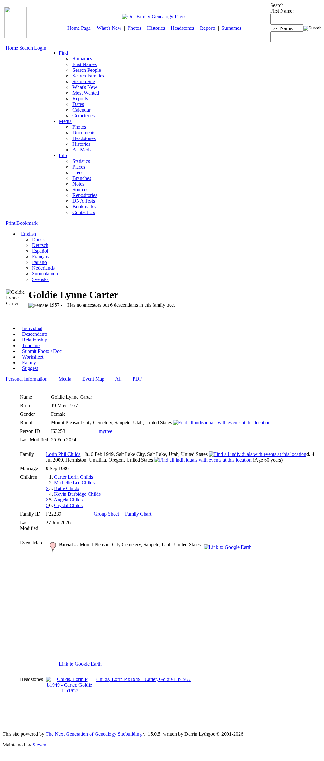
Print (10, 223)
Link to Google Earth (80, 663)
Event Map (93, 379)
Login (40, 48)
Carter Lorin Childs (73, 477)
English (28, 233)
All (118, 379)
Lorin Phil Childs (63, 454)
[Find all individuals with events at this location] (222, 422)
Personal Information (26, 379)
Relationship (34, 339)
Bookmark (27, 223)
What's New (109, 28)
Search (26, 48)
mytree (105, 431)
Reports (207, 28)
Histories (156, 28)
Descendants (34, 334)
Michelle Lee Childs (74, 482)
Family (29, 362)
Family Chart (138, 514)
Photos (134, 28)
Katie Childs (66, 488)
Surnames (231, 28)
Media (65, 121)
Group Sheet (106, 514)
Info (63, 155)
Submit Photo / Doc (42, 351)
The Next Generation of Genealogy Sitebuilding (94, 734)
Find (63, 53)
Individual (32, 328)
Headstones (182, 28)
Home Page (79, 28)
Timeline (31, 345)
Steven (39, 744)
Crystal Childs (68, 505)
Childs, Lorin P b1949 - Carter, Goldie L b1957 (143, 679)
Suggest (30, 368)
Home (12, 48)
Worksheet (32, 356)
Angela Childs (68, 499)
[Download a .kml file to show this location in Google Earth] (228, 547)
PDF (137, 379)
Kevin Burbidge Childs (77, 494)
